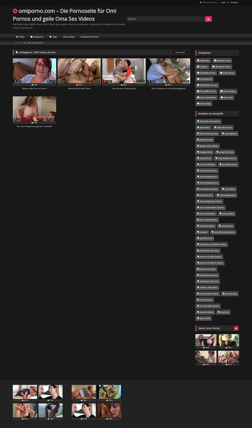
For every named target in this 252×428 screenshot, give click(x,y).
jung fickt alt (205, 158)
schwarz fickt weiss (208, 287)
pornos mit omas (207, 269)
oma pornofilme (207, 226)
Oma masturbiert (208, 97)
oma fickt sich (206, 195)
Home (21, 37)
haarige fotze (206, 152)
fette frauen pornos (208, 133)
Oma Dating (68, 37)
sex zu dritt (205, 318)
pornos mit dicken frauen (211, 263)
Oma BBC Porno (208, 91)
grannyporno (231, 133)
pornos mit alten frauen (210, 256)
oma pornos (227, 226)
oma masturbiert (207, 213)
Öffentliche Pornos (208, 85)
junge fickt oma (226, 152)
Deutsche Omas (223, 66)
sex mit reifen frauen (209, 306)
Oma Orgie (205, 103)
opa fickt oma (206, 238)
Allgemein (204, 60)
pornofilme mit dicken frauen (213, 244)
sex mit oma (231, 293)
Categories (38, 37)
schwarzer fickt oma (209, 281)
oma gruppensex (227, 195)
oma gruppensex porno (210, 201)
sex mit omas (206, 299)
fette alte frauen (224, 127)
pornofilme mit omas (209, 250)
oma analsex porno (227, 158)
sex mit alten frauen (209, 293)
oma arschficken (207, 164)
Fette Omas (228, 73)
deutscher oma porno (210, 121)
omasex (203, 232)
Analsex (204, 66)
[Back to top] (243, 419)
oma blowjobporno (208, 176)
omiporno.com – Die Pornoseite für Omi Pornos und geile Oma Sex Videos (64, 14)
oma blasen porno (208, 170)
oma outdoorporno (208, 219)
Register (234, 2)
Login (223, 2)
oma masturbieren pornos (212, 207)
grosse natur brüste (209, 146)
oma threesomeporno (225, 232)
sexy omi (225, 312)
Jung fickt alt (206, 79)
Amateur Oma (223, 60)
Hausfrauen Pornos (90, 37)
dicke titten (205, 127)
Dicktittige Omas (207, 73)
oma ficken (230, 189)
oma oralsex (228, 213)
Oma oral (228, 97)
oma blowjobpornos (209, 182)
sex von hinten (206, 312)
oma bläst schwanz (208, 189)
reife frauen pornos (208, 275)
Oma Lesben (230, 91)
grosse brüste (206, 139)
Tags (55, 37)
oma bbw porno (229, 164)
